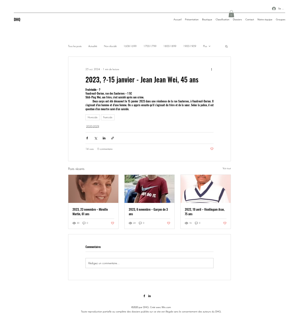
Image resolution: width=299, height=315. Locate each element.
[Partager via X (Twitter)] (95, 138)
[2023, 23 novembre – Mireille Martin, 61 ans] (93, 189)
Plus (205, 46)
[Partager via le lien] (112, 138)
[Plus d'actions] (211, 69)
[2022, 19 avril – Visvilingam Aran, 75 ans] (206, 189)
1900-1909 (189, 46)
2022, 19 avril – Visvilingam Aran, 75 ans (205, 211)
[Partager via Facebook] (87, 138)
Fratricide (107, 117)
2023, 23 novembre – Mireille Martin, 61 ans (90, 211)
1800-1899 (169, 46)
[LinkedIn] (149, 296)
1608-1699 (130, 46)
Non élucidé (110, 46)
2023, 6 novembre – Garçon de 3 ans (148, 211)
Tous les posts (74, 46)
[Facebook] (144, 296)
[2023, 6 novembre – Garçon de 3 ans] (150, 189)
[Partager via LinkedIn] (104, 138)
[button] (231, 13)
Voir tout (227, 168)
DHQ (17, 19)
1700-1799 (149, 46)
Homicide (92, 117)
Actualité (92, 46)
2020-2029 (92, 126)
